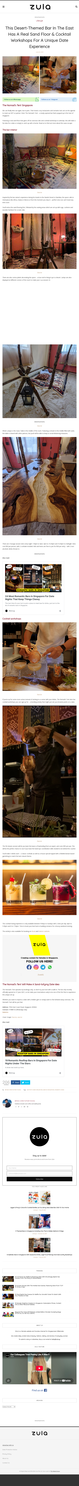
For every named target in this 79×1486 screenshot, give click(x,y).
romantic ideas (59, 1090)
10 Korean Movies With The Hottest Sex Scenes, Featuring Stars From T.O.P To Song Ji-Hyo (39, 1286)
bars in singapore (48, 1090)
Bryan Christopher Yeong (13, 1090)
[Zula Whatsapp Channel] (50, 967)
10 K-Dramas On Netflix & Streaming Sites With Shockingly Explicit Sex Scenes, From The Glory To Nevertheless (37, 1277)
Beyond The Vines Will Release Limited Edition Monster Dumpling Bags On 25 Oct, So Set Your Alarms (38, 1312)
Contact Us (5, 1463)
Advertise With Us (8, 1445)
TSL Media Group (55, 1471)
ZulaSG (41, 974)
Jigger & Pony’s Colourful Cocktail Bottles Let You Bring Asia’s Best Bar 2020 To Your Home (39, 1207)
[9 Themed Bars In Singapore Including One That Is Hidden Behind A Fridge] (39, 1221)
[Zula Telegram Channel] (43, 967)
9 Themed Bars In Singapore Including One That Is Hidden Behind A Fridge (39, 1231)
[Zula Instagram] (36, 967)
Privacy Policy (6, 1454)
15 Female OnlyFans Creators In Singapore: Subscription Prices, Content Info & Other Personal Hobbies (38, 1303)
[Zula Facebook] (29, 967)
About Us (5, 1458)
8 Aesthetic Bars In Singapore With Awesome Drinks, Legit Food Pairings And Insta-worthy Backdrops (39, 1254)
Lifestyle (39, 21)
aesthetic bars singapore (35, 1090)
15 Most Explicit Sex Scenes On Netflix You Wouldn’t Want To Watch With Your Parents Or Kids (38, 1295)
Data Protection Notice (9, 1449)
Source (14, 1017)
